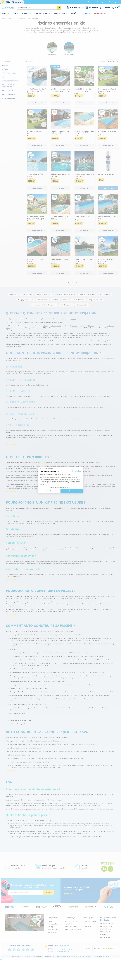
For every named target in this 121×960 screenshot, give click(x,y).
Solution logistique (114, 2)
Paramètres (49, 491)
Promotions (87, 13)
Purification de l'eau (41, 13)
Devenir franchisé (93, 2)
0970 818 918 (10, 2)
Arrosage (25, 13)
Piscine (4, 13)
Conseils (73, 13)
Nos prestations (59, 13)
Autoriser (72, 491)
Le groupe (103, 2)
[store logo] (8, 7)
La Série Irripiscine (100, 13)
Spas (14, 13)
